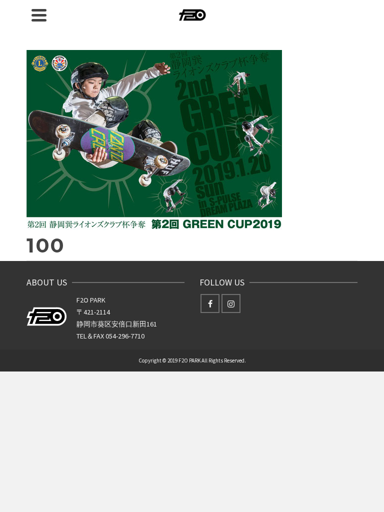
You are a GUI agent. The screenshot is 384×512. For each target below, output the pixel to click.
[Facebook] (210, 303)
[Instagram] (231, 303)
